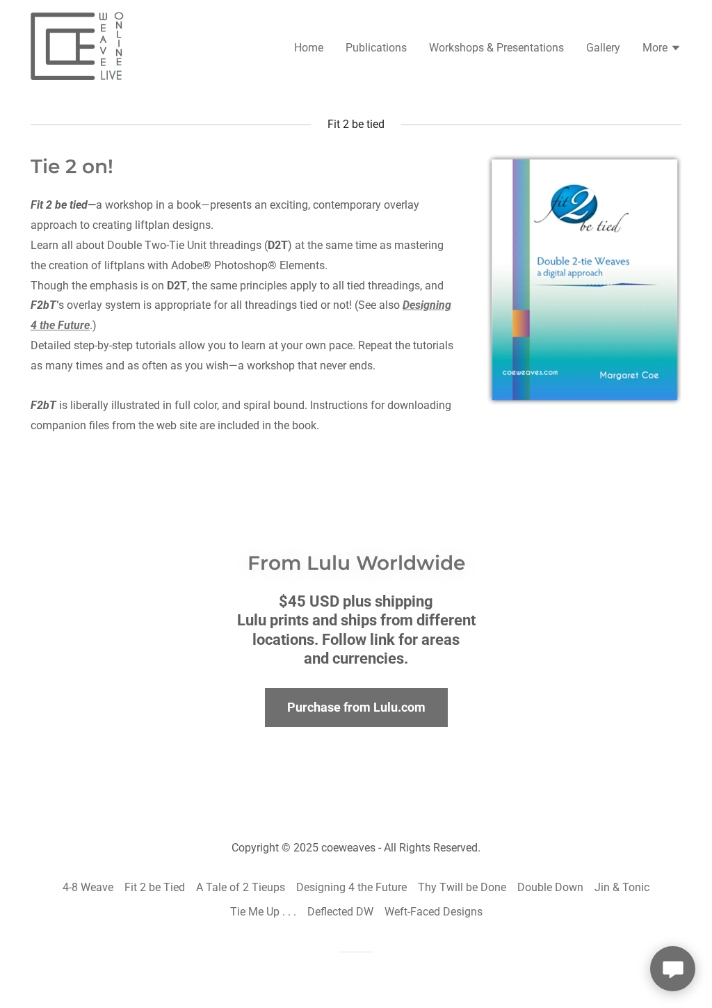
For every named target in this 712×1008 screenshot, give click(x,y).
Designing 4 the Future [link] (351, 887)
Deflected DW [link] (340, 911)
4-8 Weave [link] (88, 887)
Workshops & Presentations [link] (496, 47)
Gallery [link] (603, 47)
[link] (80, 46)
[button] (661, 49)
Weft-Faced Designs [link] (434, 911)
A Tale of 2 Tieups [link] (240, 887)
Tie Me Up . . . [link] (263, 911)
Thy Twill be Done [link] (462, 887)
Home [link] (308, 47)
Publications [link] (376, 47)
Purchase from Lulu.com (356, 707)
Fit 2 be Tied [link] (154, 887)
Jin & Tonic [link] (621, 887)
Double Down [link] (550, 887)
